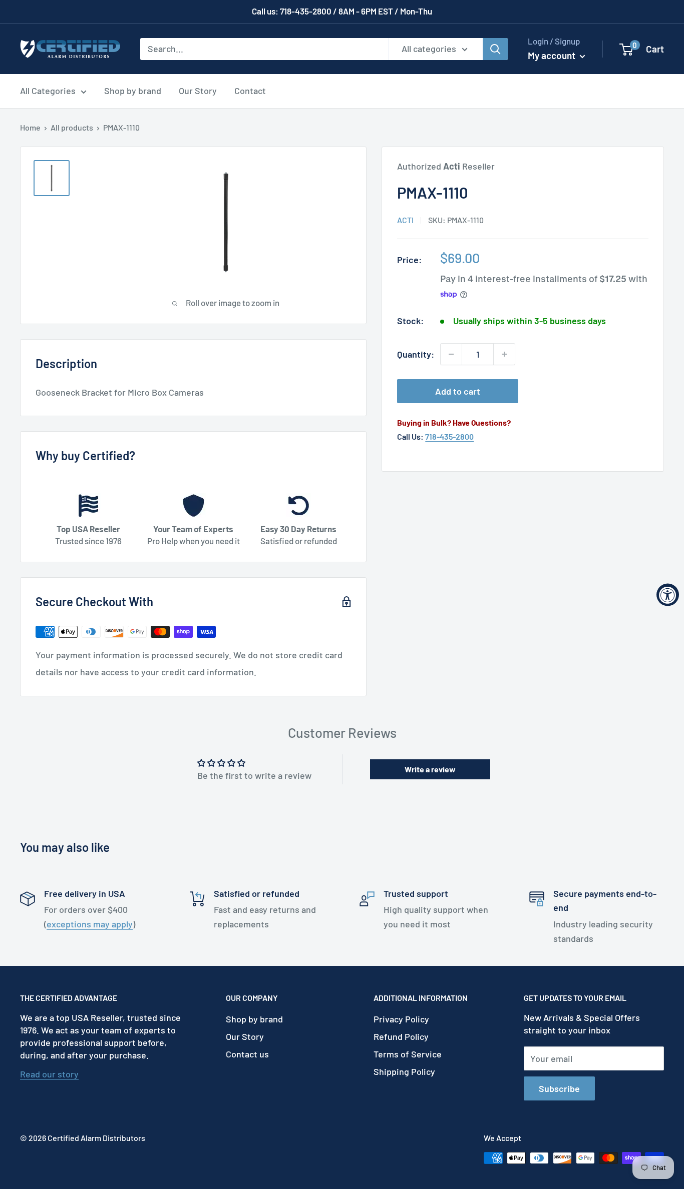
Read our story (49, 1073)
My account (552, 55)
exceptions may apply (90, 923)
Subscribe (559, 1088)
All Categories (48, 90)
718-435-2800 (449, 436)
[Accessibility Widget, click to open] (667, 594)
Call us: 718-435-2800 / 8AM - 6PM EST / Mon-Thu (342, 11)
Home (30, 127)
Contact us (247, 1053)
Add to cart (457, 391)
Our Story (198, 90)
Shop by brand (132, 90)
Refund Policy (401, 1036)
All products (72, 127)
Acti (405, 220)
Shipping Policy (404, 1071)
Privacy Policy (401, 1018)
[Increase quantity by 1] (504, 354)
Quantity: (415, 354)
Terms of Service (408, 1053)
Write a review (430, 769)
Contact (250, 90)
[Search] (495, 49)
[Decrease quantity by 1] (451, 354)
